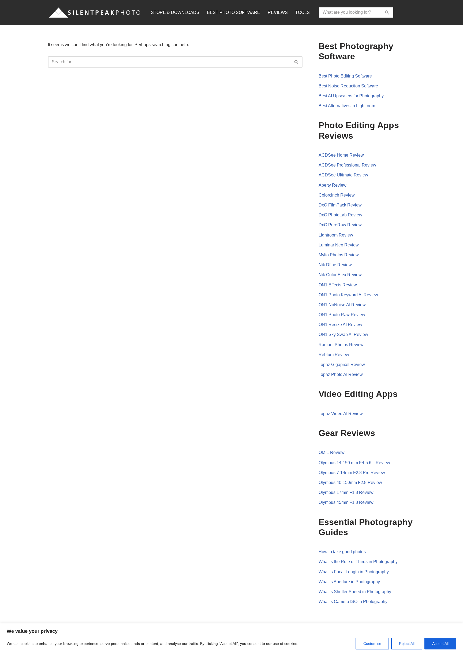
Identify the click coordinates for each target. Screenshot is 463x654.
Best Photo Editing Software (345, 76)
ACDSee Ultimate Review (343, 175)
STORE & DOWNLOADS (175, 12)
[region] (231, 638)
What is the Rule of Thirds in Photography (358, 561)
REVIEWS (278, 12)
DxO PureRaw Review (340, 225)
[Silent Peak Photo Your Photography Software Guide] (95, 12)
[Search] (387, 12)
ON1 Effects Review (338, 285)
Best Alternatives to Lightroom (347, 106)
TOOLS (302, 12)
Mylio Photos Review (339, 255)
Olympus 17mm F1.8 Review (346, 492)
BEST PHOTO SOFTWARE (233, 12)
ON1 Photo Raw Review (342, 314)
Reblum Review (334, 354)
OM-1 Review (332, 452)
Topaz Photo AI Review (341, 374)
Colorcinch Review (337, 195)
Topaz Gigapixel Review (342, 364)
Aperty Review (332, 185)
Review (358, 304)
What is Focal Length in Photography (354, 572)
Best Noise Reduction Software (348, 86)
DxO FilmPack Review (340, 205)
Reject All (407, 643)
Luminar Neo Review (339, 245)
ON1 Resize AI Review (340, 324)
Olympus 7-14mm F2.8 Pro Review (352, 472)
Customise (372, 643)
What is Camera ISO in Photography (353, 601)
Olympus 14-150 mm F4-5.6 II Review (354, 462)
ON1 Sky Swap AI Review (343, 334)
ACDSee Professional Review (347, 165)
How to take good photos (342, 551)
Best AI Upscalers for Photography (351, 96)
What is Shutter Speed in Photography (355, 591)
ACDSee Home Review (341, 155)
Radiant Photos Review (341, 344)
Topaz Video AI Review (341, 413)
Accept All (440, 643)
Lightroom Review (336, 235)
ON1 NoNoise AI (335, 304)
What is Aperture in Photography (349, 581)
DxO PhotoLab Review (340, 215)
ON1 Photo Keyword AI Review (348, 295)
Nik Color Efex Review (340, 274)
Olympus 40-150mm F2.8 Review (350, 482)
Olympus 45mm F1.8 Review (346, 502)
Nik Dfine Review (335, 265)
